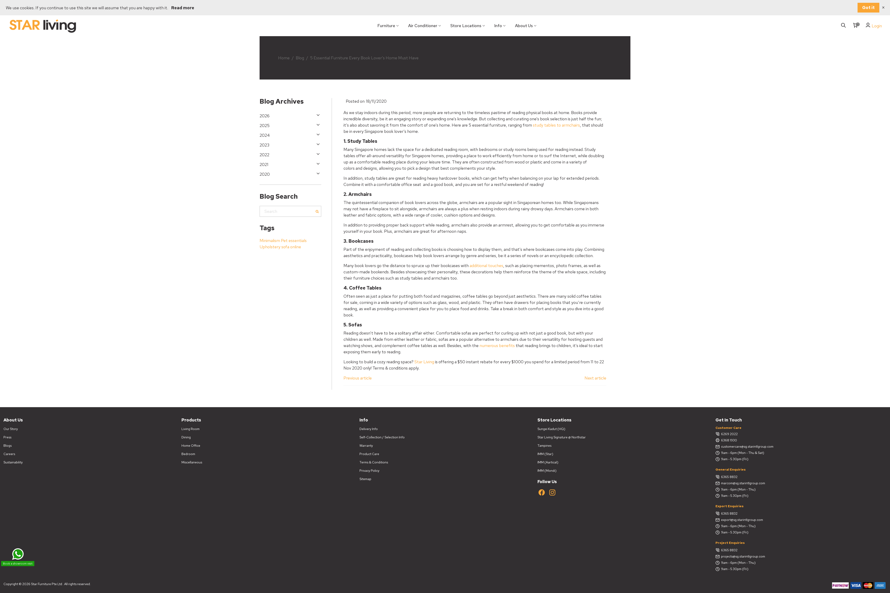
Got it (868, 7)
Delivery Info (368, 429)
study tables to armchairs (556, 125)
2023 (264, 145)
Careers (9, 454)
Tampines (544, 445)
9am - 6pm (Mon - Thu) (738, 489)
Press (7, 437)
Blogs (7, 445)
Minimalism (270, 240)
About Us (524, 25)
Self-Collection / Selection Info (382, 437)
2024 (265, 135)
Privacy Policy (369, 471)
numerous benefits (497, 345)
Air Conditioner (422, 25)
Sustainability (13, 462)
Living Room (190, 429)
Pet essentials (294, 240)
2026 (265, 115)
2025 (265, 125)
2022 (264, 154)
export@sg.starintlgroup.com (742, 520)
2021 (264, 164)
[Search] (843, 25)
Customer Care (728, 428)
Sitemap (365, 479)
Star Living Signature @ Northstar (561, 437)
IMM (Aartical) (547, 462)
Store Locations (465, 25)
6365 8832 (729, 477)
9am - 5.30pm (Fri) (734, 459)
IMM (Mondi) (546, 471)
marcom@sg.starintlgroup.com (743, 483)
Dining (186, 437)
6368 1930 (729, 440)
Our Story (10, 429)
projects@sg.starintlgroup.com (743, 556)
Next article (595, 378)
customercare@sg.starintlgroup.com (747, 446)
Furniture (386, 25)
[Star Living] (42, 25)
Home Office (190, 445)
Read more (182, 7)
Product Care (369, 454)
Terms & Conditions (373, 462)
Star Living (424, 361)
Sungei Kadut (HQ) (551, 429)
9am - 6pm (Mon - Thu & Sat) (742, 453)
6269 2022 (729, 434)
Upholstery (270, 246)
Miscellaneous (191, 462)
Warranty (366, 445)
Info (498, 25)
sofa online (291, 246)
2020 (265, 174)
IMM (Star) (545, 454)
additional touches (486, 265)
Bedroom (188, 454)
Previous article (357, 378)
